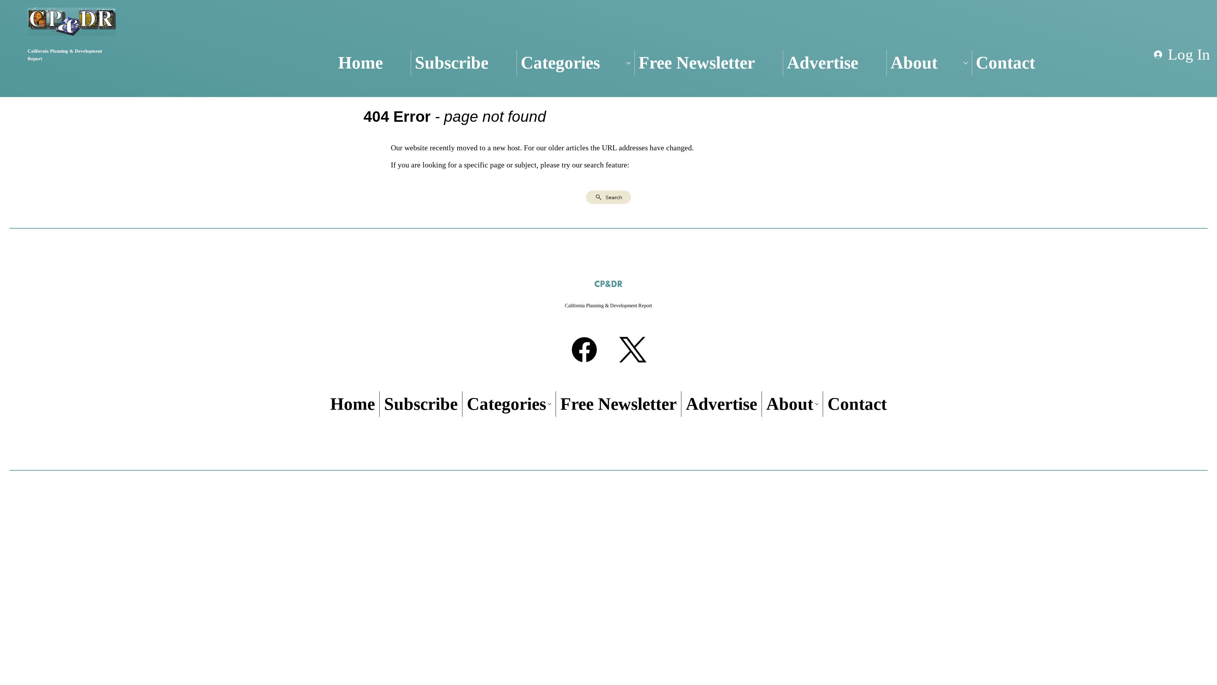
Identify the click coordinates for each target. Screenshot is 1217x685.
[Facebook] (584, 349)
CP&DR (608, 284)
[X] (632, 349)
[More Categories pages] (628, 63)
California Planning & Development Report (608, 305)
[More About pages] (965, 63)
